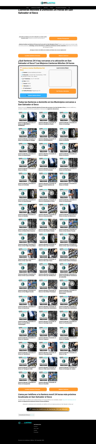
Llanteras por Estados (35, 7)
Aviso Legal (36, 428)
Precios (51, 7)
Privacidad (36, 432)
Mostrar (32, 414)
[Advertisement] (48, 23)
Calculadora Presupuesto (61, 7)
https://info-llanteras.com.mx (69, 399)
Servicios (46, 7)
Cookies (35, 430)
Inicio (27, 7)
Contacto (36, 426)
